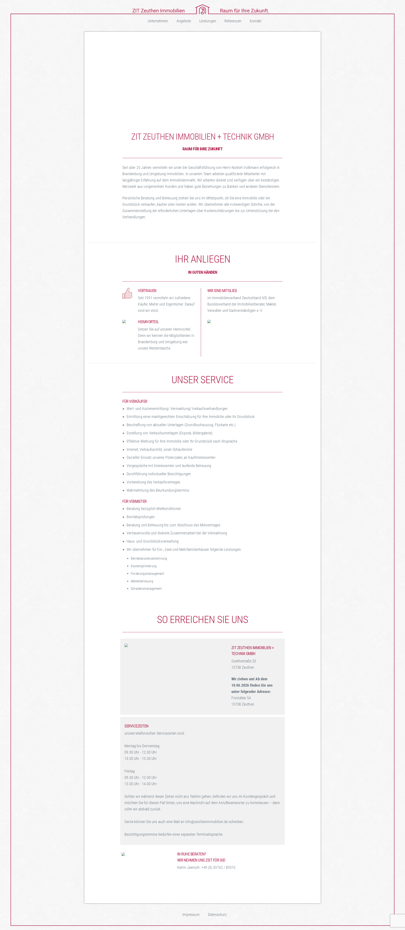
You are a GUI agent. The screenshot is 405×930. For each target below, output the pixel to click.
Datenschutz (217, 914)
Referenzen (232, 21)
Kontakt (255, 21)
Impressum (191, 914)
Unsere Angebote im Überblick (153, 230)
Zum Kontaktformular (201, 891)
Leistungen (207, 21)
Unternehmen (158, 21)
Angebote (184, 21)
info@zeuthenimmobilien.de (205, 880)
